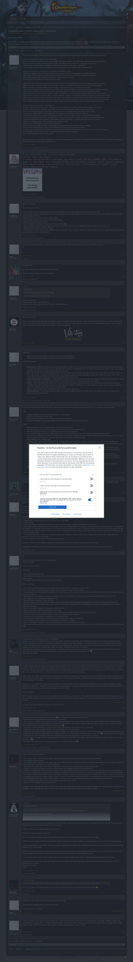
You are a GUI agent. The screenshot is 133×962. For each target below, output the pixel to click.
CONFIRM (52, 507)
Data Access (66, 514)
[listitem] (66, 475)
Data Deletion (55, 514)
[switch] (90, 479)
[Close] (100, 448)
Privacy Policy (77, 514)
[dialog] (66, 481)
